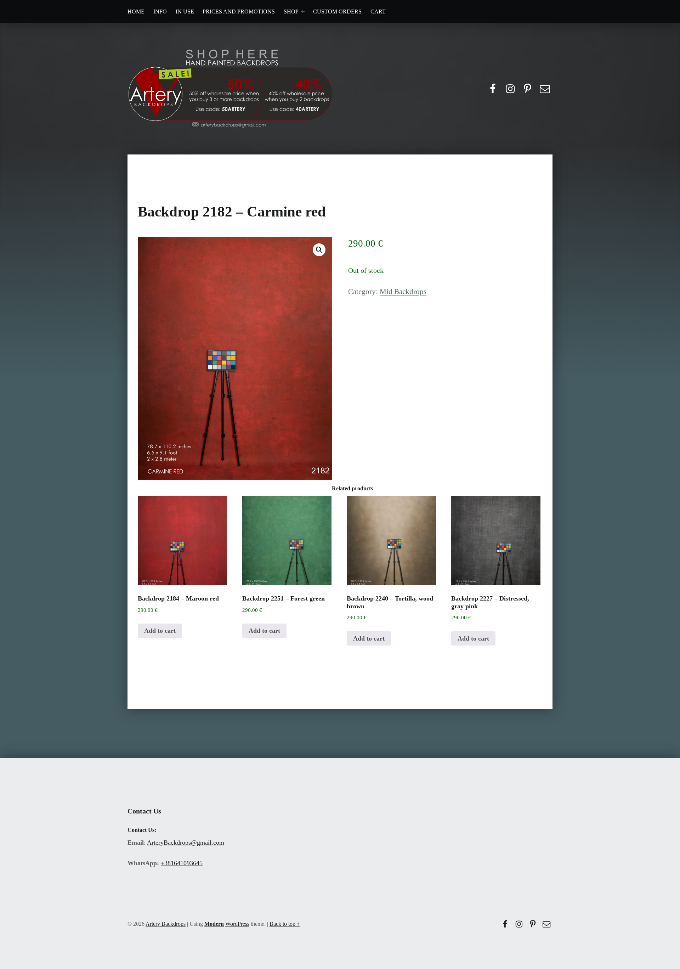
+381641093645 (182, 863)
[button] (319, 249)
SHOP (291, 11)
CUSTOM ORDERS (337, 11)
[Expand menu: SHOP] (303, 11)
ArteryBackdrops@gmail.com (185, 842)
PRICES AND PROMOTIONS (239, 11)
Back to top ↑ (285, 923)
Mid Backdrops (403, 291)
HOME (136, 11)
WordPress (237, 923)
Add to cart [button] (160, 630)
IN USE (185, 11)
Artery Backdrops (166, 923)
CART (378, 11)
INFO (160, 11)
